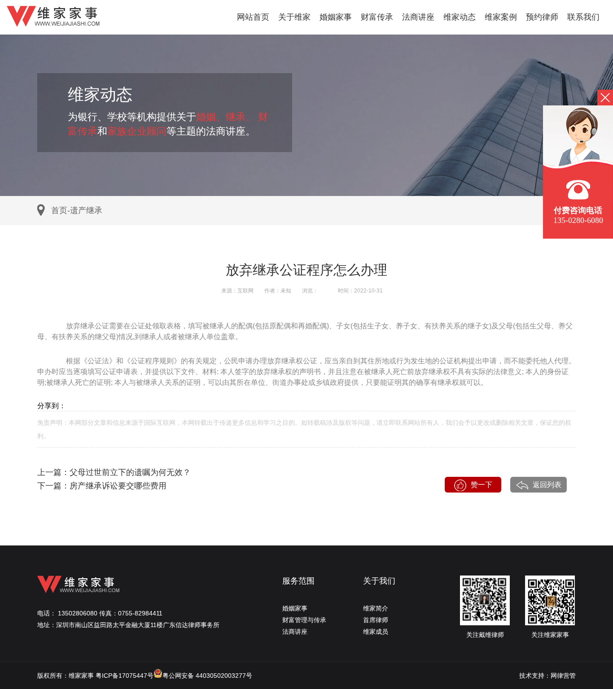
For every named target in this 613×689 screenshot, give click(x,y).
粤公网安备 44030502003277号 (207, 675)
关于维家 (294, 17)
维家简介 (375, 608)
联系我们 (583, 17)
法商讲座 (418, 17)
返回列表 (547, 484)
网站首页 (253, 17)
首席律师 (375, 620)
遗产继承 (86, 210)
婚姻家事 (336, 17)
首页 (59, 210)
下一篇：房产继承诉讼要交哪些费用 (101, 485)
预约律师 (542, 17)
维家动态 (459, 17)
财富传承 (377, 17)
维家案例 (501, 17)
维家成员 (375, 631)
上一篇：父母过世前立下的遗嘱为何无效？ (114, 472)
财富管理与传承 (304, 620)
